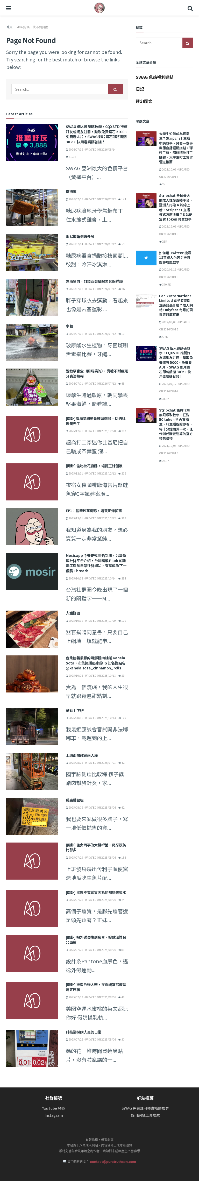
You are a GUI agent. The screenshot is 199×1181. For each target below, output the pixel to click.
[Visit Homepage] (99, 8)
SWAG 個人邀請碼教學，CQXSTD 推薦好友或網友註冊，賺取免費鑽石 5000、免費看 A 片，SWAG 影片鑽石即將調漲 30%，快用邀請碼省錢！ (97, 134)
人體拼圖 (73, 613)
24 (123, 900)
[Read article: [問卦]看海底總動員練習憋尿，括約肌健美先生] (32, 434)
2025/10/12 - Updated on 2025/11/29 (92, 621)
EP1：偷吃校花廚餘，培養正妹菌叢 (94, 510)
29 (123, 675)
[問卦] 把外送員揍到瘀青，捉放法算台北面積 (96, 940)
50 (123, 1039)
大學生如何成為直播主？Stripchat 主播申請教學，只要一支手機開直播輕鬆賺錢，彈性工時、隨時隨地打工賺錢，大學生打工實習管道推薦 (176, 147)
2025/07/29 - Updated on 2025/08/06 (92, 857)
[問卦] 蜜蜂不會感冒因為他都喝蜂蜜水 (96, 892)
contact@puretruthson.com (113, 1161)
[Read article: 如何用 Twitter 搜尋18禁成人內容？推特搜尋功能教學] (146, 258)
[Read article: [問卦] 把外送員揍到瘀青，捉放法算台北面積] (32, 953)
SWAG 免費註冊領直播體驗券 (145, 1108)
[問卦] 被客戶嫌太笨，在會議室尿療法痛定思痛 (96, 987)
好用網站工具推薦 (145, 1115)
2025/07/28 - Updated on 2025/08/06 (92, 900)
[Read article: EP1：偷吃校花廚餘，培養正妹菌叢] (32, 526)
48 (123, 383)
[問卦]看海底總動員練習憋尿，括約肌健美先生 (95, 421)
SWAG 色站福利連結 (155, 77)
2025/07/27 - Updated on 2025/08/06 (92, 997)
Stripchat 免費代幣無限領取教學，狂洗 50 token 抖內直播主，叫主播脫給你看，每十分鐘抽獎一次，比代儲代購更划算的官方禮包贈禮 (176, 424)
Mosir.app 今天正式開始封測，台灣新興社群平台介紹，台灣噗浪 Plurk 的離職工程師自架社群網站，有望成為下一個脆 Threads (96, 563)
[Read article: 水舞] (32, 342)
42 (123, 763)
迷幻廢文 (144, 101)
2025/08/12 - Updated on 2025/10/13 (92, 718)
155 (123, 857)
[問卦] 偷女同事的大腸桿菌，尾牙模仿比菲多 (96, 847)
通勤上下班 (75, 710)
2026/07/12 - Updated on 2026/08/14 (92, 149)
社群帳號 (53, 1098)
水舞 (69, 326)
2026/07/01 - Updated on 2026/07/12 (92, 383)
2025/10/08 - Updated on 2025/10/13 (92, 675)
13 (123, 334)
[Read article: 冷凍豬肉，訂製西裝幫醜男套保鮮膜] (32, 297)
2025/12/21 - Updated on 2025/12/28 (92, 431)
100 (123, 718)
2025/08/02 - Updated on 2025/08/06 (92, 807)
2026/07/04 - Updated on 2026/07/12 (92, 244)
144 (123, 199)
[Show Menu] (8, 8)
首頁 (9, 27)
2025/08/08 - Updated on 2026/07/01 (92, 763)
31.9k (72, 157)
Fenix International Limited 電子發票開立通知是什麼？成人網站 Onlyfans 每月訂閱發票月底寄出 (176, 305)
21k (164, 241)
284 (123, 578)
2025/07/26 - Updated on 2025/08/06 (92, 1039)
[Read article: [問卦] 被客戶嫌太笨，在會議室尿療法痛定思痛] (32, 1000)
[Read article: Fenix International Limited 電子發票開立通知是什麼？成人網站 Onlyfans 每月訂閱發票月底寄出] (146, 301)
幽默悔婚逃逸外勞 (80, 236)
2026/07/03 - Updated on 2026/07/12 (92, 289)
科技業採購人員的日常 (83, 1032)
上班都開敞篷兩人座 (82, 755)
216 (123, 473)
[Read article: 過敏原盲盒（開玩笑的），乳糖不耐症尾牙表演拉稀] (32, 387)
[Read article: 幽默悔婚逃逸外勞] (32, 252)
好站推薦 (145, 1098)
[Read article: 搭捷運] (32, 207)
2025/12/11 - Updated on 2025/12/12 (92, 473)
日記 (140, 89)
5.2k (165, 337)
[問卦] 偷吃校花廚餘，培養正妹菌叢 (94, 465)
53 (123, 244)
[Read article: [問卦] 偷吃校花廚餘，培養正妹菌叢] (32, 481)
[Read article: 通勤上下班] (32, 726)
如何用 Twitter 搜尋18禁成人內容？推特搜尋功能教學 (175, 257)
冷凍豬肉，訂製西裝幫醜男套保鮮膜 (94, 281)
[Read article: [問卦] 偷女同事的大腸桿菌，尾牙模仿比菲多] (32, 861)
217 (123, 431)
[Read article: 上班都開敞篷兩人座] (32, 771)
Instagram (54, 1115)
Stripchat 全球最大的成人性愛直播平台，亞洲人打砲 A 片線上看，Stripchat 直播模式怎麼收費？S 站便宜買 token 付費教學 (176, 207)
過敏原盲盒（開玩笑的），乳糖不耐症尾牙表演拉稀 (97, 373)
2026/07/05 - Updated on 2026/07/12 (92, 199)
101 (123, 621)
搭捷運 (71, 191)
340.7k (166, 284)
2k (163, 184)
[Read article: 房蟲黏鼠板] (32, 816)
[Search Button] (190, 8)
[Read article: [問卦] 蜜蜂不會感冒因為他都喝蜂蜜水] (32, 908)
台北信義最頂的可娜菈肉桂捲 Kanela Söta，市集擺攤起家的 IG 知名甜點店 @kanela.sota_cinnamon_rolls (95, 662)
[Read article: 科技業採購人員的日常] (32, 1048)
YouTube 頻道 (53, 1108)
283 (123, 518)
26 (123, 289)
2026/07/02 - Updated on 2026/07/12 (92, 334)
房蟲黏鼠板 (75, 800)
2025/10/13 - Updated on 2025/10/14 (92, 578)
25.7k (165, 461)
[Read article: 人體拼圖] (32, 629)
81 (123, 950)
